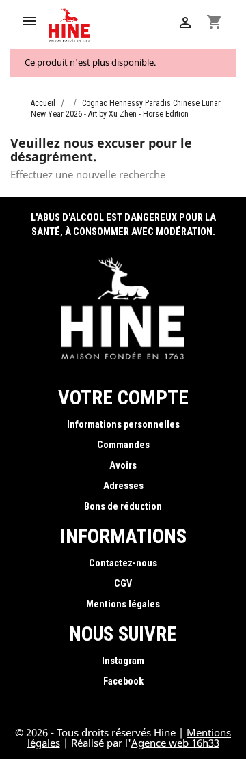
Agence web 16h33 (175, 742)
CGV (123, 584)
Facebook (123, 681)
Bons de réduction (123, 506)
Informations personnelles (123, 424)
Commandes (123, 445)
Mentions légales (123, 604)
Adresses (123, 486)
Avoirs (123, 465)
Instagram (123, 661)
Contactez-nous (123, 563)
